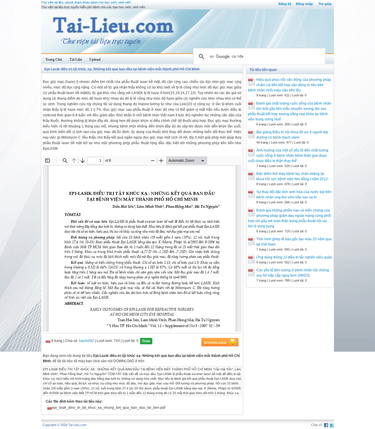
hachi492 (86, 341)
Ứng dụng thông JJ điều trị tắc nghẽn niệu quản (294, 257)
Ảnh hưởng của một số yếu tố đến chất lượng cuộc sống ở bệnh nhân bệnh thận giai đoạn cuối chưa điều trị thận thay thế (288, 155)
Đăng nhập (304, 4)
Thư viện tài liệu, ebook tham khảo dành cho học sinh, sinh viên (86, 2)
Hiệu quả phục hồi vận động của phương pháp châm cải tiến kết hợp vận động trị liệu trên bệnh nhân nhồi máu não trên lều (289, 85)
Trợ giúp (325, 4)
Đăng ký (285, 4)
